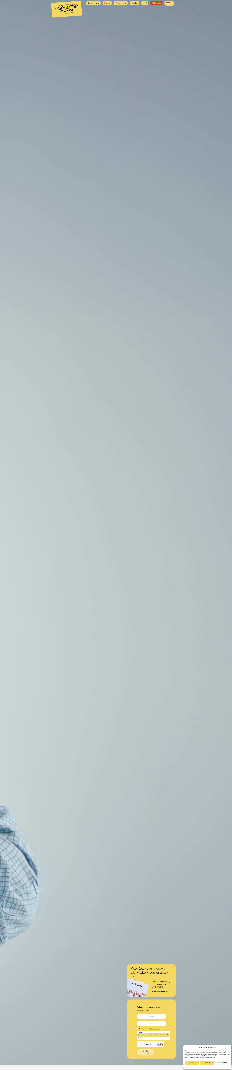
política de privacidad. (154, 1029)
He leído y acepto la (149, 1029)
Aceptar (192, 1062)
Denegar (207, 1062)
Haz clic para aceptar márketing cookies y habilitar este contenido (153, 1035)
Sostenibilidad (93, 3)
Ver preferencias (222, 1062)
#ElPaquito (156, 3)
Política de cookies (206, 1066)
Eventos (134, 3)
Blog (145, 3)
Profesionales (121, 3)
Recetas (107, 3)
